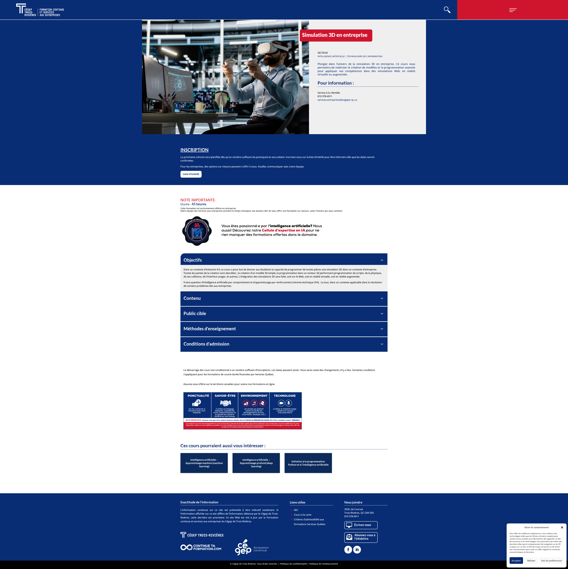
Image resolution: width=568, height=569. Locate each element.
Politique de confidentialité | (294, 563)
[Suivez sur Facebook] (348, 549)
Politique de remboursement (323, 563)
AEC (296, 510)
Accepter (516, 560)
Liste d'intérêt (191, 174)
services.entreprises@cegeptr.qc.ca (337, 99)
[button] (562, 527)
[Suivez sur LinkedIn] (357, 549)
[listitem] (204, 463)
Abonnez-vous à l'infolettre (364, 536)
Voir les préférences (551, 560)
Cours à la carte (302, 514)
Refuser (531, 560)
